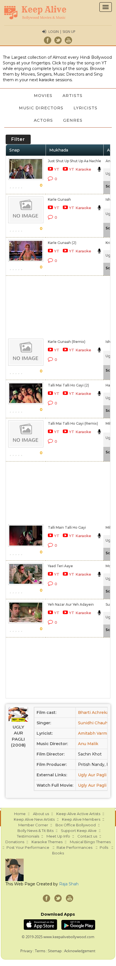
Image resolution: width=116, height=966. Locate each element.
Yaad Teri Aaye (60, 566)
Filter (18, 139)
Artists (72, 95)
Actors (43, 120)
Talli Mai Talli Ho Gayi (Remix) (73, 423)
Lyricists (85, 107)
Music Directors (41, 107)
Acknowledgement (79, 950)
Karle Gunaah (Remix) (66, 342)
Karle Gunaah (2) (62, 243)
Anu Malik (88, 743)
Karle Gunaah (59, 199)
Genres (72, 120)
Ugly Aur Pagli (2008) (18, 736)
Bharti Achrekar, (94, 712)
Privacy (26, 950)
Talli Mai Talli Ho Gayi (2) (68, 385)
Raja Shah (69, 883)
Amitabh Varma (93, 733)
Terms (40, 950)
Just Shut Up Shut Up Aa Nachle (74, 161)
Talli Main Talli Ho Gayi (67, 527)
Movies (43, 95)
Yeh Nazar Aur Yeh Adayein (71, 604)
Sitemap (55, 950)
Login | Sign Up (61, 31)
